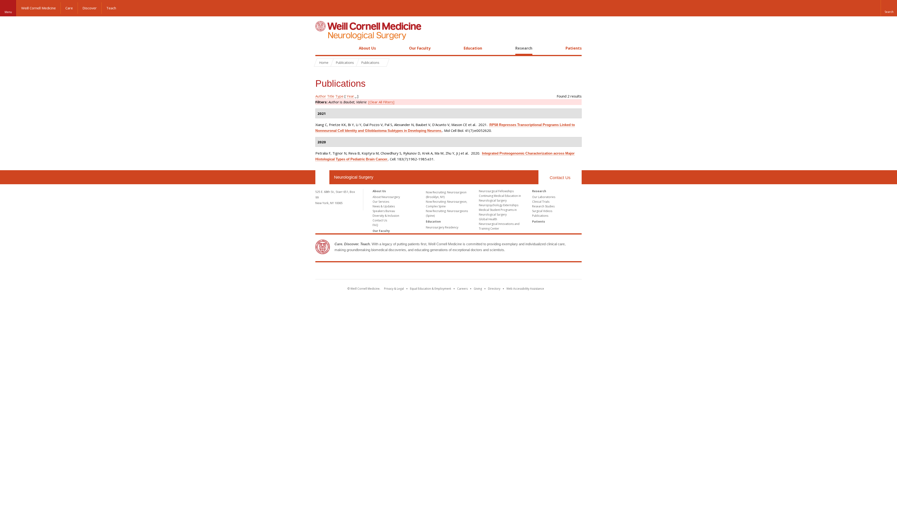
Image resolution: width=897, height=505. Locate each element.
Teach (111, 8)
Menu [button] (8, 12)
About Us (367, 48)
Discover (89, 8)
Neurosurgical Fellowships (496, 191)
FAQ (375, 225)
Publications (540, 216)
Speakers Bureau (384, 211)
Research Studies (543, 206)
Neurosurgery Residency (442, 227)
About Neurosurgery (386, 197)
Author (320, 96)
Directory (494, 289)
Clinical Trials (540, 202)
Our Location (322, 177)
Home (320, 48)
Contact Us (560, 177)
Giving (478, 289)
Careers (462, 289)
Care (69, 8)
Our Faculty (420, 48)
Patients (574, 48)
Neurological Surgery (353, 177)
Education (473, 48)
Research (523, 48)
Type (339, 96)
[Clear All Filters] (381, 102)
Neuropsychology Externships (498, 205)
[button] (889, 8)
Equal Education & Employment (430, 289)
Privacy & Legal (394, 289)
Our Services (381, 202)
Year (350, 96)
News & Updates (384, 206)
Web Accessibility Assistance (525, 289)
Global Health (488, 219)
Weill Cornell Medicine (38, 8)
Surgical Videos (542, 211)
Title (330, 96)
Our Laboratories (543, 197)
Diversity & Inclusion (386, 216)
